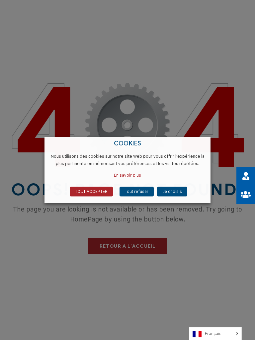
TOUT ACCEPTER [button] (91, 191)
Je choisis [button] (172, 191)
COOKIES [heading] (127, 143)
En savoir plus (127, 175)
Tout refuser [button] (136, 191)
